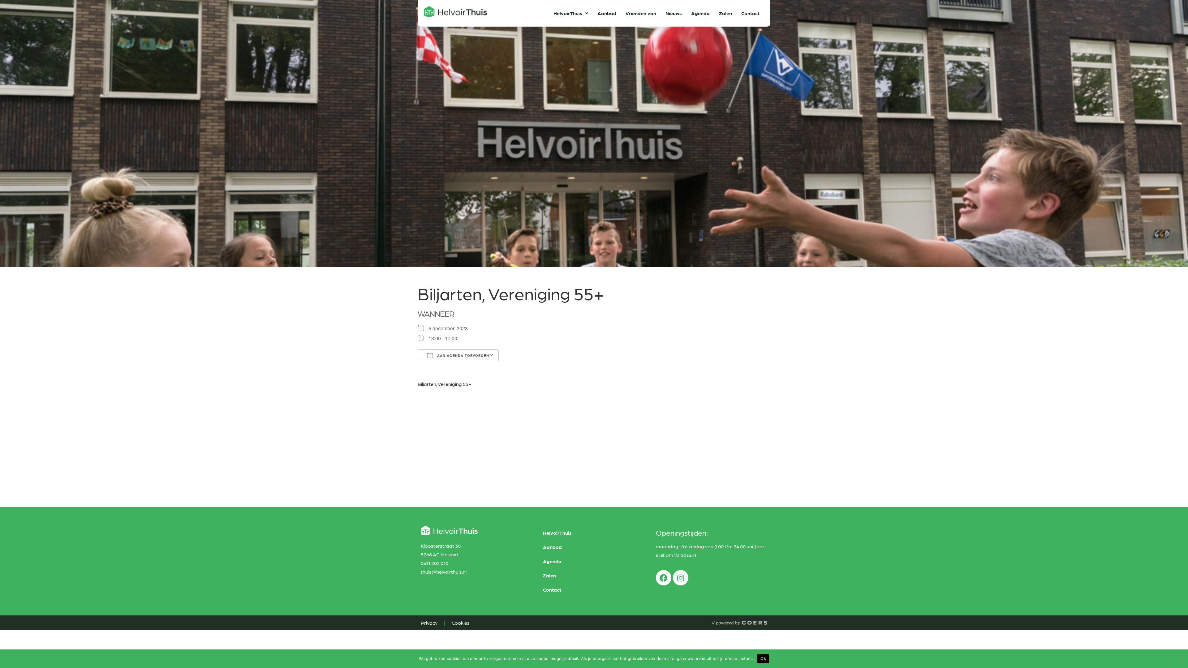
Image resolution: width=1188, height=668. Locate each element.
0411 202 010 (434, 563)
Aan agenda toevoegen (462, 355)
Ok (763, 658)
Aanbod (606, 13)
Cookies (460, 623)
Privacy (429, 623)
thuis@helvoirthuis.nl (444, 572)
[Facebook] (663, 577)
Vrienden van (641, 13)
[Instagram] (680, 577)
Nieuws (673, 13)
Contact (750, 13)
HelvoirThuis (567, 13)
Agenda (700, 13)
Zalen (725, 13)
